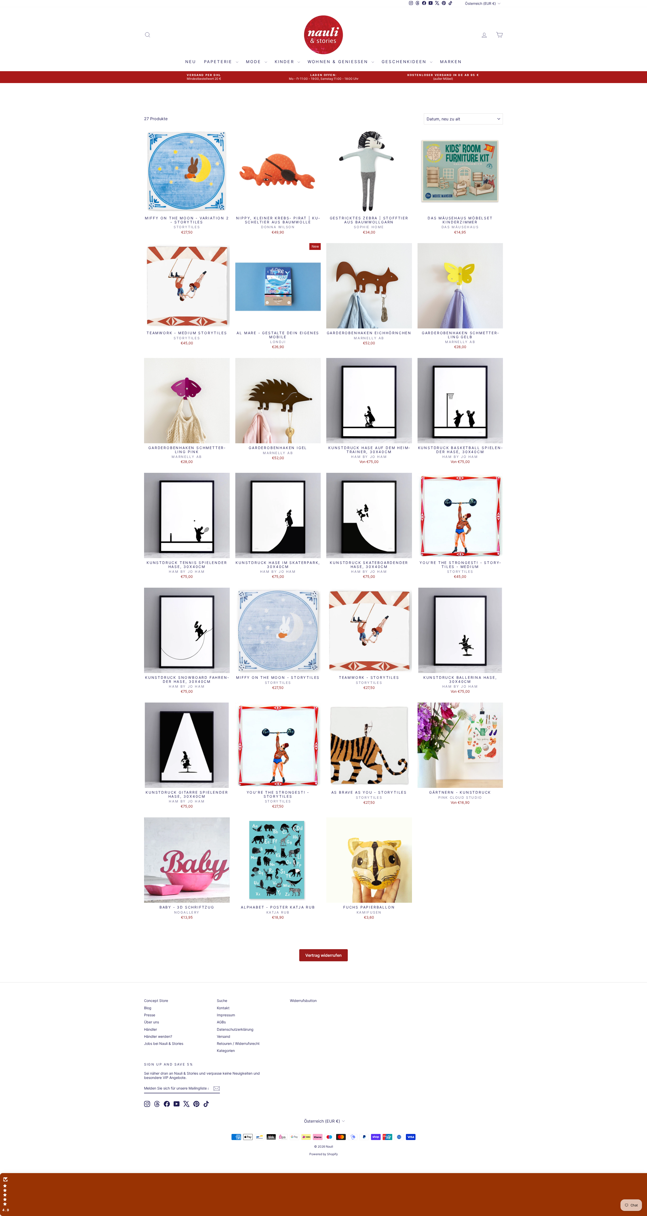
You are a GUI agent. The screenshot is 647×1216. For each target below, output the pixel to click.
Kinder (285, 61)
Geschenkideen (405, 61)
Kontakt (223, 1008)
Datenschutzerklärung (235, 1029)
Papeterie (219, 61)
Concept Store (156, 1000)
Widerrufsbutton (303, 1000)
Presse (149, 1015)
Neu (190, 61)
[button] (323, 1194)
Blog (147, 1008)
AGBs (221, 1022)
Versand (223, 1036)
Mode (254, 61)
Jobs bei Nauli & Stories (163, 1043)
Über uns (151, 1022)
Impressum (226, 1015)
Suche (222, 1000)
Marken (451, 61)
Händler (150, 1029)
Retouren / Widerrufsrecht (238, 1043)
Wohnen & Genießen (339, 61)
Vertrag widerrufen (323, 955)
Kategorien (226, 1050)
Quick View (187, 208)
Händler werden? (158, 1036)
